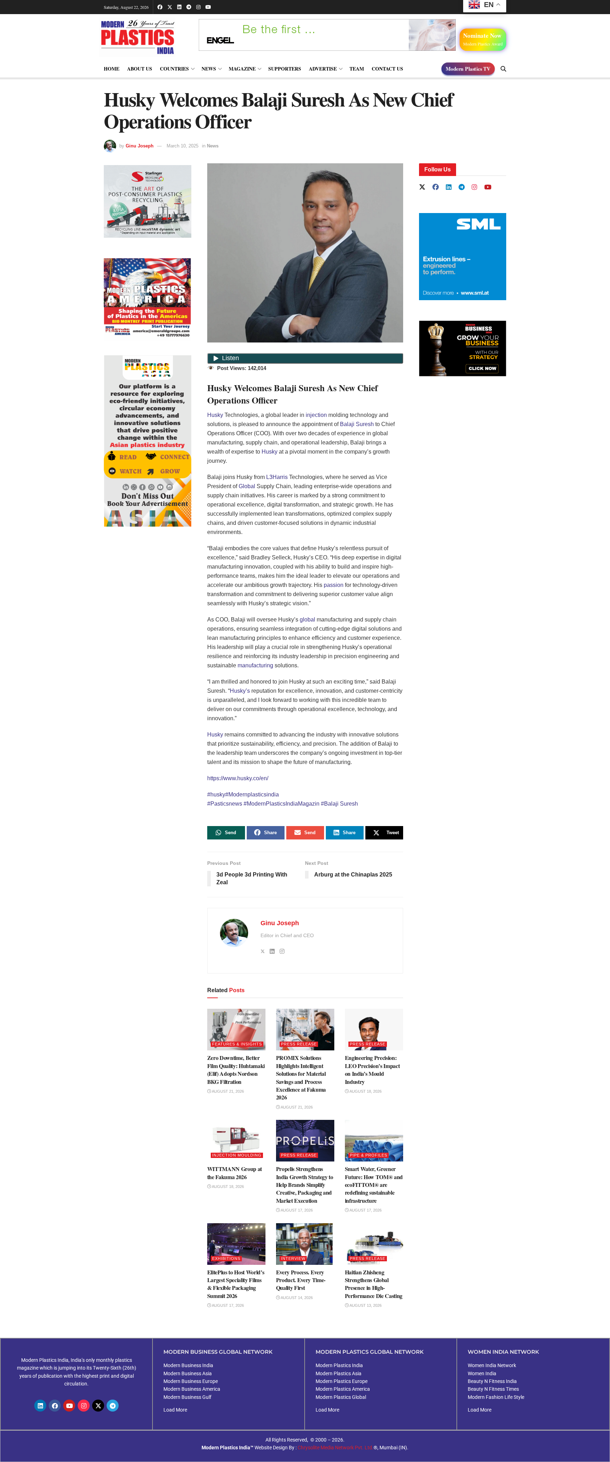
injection (316, 415)
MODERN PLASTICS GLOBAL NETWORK (370, 1351)
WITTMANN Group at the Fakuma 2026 (234, 1173)
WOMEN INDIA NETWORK (503, 1351)
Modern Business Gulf (187, 1397)
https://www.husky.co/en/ (237, 778)
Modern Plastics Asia (338, 1373)
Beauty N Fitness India (492, 1381)
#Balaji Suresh (339, 804)
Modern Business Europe (190, 1381)
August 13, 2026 (365, 1305)
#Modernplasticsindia (252, 794)
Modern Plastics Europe (341, 1381)
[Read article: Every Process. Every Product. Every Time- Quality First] (305, 1244)
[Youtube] (69, 1406)
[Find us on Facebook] (159, 7)
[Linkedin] (40, 1406)
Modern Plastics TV (468, 69)
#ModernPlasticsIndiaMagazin (282, 804)
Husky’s (240, 691)
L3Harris (277, 477)
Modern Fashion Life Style (496, 1397)
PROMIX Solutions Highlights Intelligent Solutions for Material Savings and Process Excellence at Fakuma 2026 (301, 1077)
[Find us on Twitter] (169, 7)
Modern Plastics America (343, 1389)
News (209, 68)
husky (217, 794)
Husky (215, 415)
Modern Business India (188, 1365)
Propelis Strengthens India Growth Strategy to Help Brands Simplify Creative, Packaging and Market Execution (304, 1185)
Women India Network (492, 1365)
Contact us (387, 68)
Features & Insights (237, 1044)
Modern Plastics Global (341, 1397)
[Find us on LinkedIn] (179, 7)
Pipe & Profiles (368, 1155)
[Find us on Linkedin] (448, 187)
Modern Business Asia (187, 1373)
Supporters (284, 68)
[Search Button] (503, 69)
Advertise (323, 68)
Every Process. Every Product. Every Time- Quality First (301, 1280)
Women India (482, 1373)
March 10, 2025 (182, 145)
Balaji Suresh (357, 424)
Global (247, 486)
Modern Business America (191, 1389)
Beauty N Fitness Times (493, 1389)
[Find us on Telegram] (188, 7)
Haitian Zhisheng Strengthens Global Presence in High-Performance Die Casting (374, 1284)
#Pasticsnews (225, 804)
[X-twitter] (98, 1406)
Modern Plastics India (339, 1365)
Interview (293, 1258)
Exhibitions (226, 1258)
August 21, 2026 (227, 1091)
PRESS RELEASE (299, 1044)
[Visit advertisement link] (147, 299)
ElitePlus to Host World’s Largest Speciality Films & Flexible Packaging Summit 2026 (235, 1284)
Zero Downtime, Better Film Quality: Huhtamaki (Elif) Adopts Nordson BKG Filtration (236, 1069)
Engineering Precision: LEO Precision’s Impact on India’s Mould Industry (372, 1069)
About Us (139, 68)
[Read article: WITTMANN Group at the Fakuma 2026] (236, 1140)
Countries (174, 68)
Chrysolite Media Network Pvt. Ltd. (335, 1447)
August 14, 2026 (296, 1298)
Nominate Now (483, 39)
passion (333, 585)
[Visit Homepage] (144, 37)
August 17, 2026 (296, 1210)
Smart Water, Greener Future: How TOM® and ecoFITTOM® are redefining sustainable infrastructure (374, 1185)
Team (356, 68)
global (307, 620)
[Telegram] (113, 1406)
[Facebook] (55, 1406)
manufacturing (255, 665)
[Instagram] (84, 1406)
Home (111, 68)
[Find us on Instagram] (198, 7)
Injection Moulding (237, 1155)
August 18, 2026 (365, 1091)
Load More (175, 1410)
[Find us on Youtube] (208, 7)
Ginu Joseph (140, 145)
